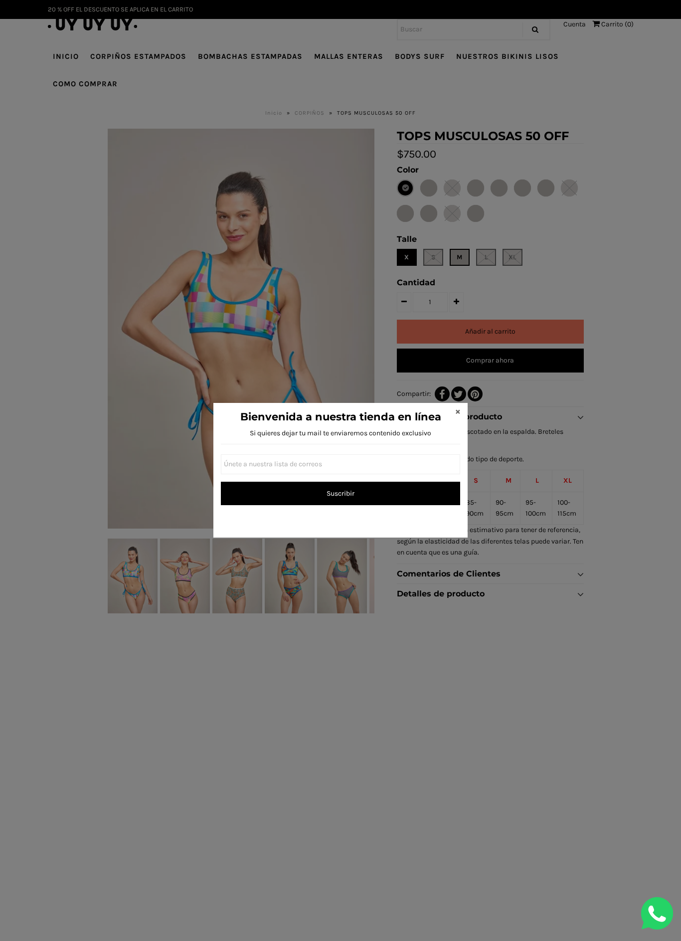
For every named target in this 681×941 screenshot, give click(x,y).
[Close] (457, 412)
